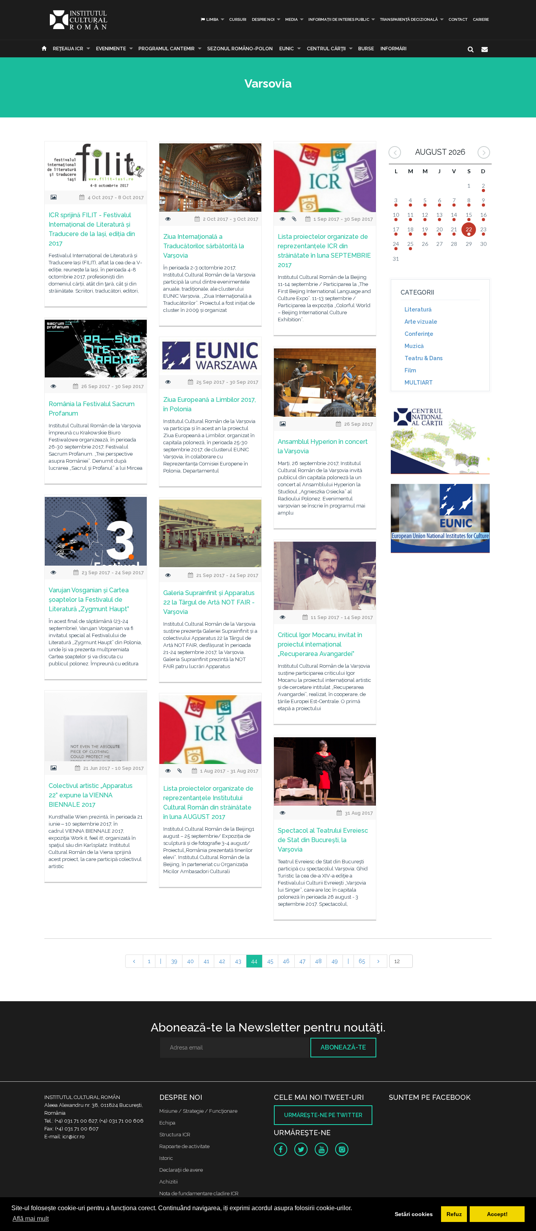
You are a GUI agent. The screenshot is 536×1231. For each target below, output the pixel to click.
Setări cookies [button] (414, 1214)
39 (174, 961)
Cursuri (237, 19)
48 (318, 961)
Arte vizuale (421, 322)
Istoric (166, 1158)
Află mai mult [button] (31, 1218)
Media (291, 19)
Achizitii (168, 1182)
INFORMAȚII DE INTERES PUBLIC (338, 19)
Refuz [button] (454, 1214)
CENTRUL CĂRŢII (326, 48)
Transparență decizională (409, 19)
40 (190, 961)
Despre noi (263, 19)
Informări (394, 48)
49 (335, 961)
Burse (366, 48)
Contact (457, 19)
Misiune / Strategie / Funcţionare (198, 1111)
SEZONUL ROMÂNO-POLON (240, 48)
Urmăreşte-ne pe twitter (323, 1115)
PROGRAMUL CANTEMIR (167, 48)
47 (302, 961)
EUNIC (286, 48)
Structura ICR (174, 1135)
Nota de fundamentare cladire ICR (199, 1193)
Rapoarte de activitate (184, 1146)
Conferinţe (419, 334)
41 (206, 961)
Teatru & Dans (424, 358)
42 (222, 961)
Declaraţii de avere (181, 1170)
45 (270, 961)
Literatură (418, 309)
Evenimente (111, 48)
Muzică (414, 346)
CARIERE (481, 19)
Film (410, 370)
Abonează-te (343, 1047)
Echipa (167, 1123)
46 (286, 961)
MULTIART (419, 382)
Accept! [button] (497, 1214)
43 (238, 961)
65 (362, 961)
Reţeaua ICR (68, 48)
